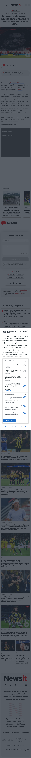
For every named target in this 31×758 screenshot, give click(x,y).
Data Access (15, 426)
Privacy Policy (24, 426)
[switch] (24, 365)
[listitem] (15, 361)
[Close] (27, 331)
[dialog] (15, 379)
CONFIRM (9, 420)
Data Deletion (6, 426)
